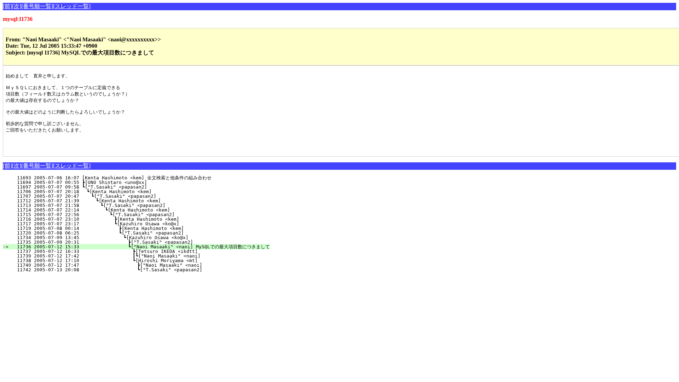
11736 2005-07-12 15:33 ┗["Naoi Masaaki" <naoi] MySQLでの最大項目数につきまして (140, 246)
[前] (7, 6)
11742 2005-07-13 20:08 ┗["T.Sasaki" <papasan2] (128, 269)
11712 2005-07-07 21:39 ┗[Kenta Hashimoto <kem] (132, 200)
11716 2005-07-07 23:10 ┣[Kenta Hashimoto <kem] (130, 219)
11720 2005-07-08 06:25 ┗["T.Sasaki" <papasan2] (130, 233)
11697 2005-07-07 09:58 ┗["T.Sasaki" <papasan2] (134, 187)
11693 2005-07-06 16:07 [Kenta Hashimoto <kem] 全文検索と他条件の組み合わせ (128, 177)
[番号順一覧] (37, 6)
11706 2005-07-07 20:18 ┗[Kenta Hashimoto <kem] (133, 191)
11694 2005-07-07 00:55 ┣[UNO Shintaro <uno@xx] (134, 182)
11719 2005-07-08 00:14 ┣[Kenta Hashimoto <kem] (130, 228)
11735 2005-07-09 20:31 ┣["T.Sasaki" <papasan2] (129, 242)
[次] (16, 6)
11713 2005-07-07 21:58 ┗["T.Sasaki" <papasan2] (132, 205)
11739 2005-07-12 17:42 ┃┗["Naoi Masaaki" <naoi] (127, 256)
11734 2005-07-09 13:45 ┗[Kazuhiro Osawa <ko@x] (129, 237)
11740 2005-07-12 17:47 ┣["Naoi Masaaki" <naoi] (128, 265)
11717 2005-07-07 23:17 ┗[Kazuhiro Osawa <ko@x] (130, 223)
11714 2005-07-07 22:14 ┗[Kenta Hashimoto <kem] (131, 210)
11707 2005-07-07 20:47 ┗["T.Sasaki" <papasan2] (133, 196)
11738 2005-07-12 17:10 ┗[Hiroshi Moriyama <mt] (128, 260)
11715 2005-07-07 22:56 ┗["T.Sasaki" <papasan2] (131, 214)
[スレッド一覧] (72, 6)
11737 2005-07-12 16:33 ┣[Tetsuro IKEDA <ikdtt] (128, 251)
